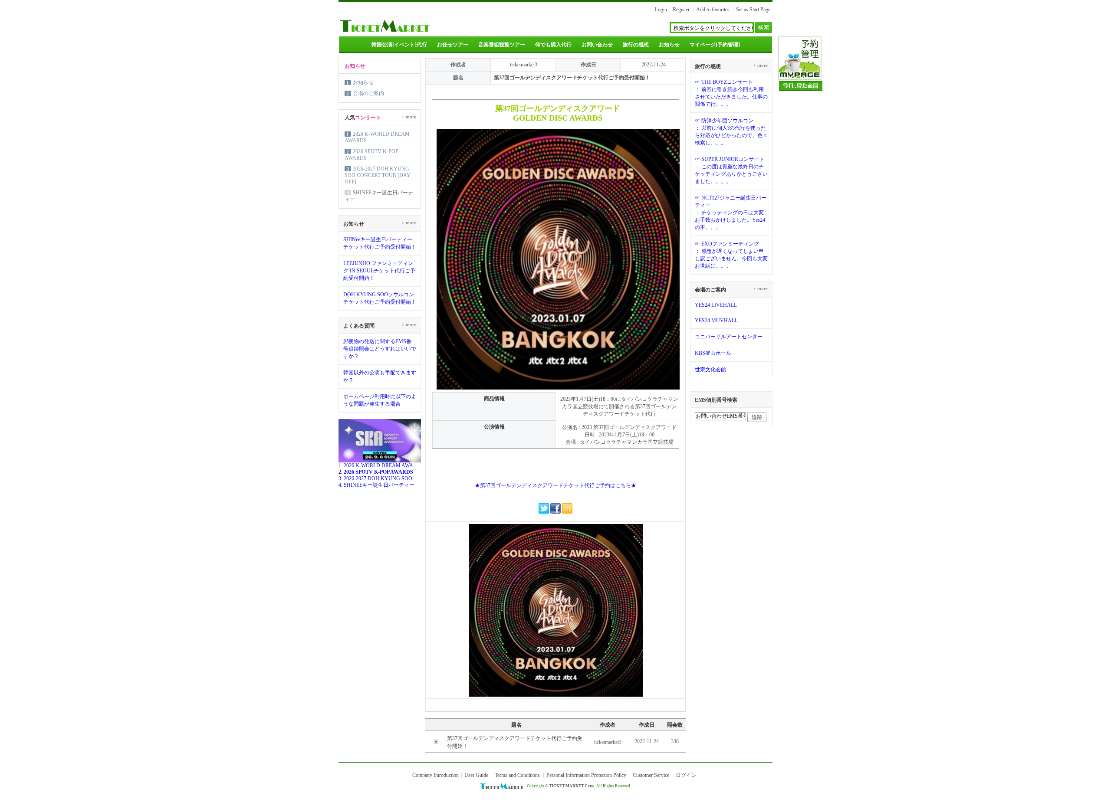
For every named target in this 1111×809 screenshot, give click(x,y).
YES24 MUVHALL (716, 321)
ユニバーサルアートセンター (729, 337)
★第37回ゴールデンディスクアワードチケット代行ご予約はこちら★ (555, 485)
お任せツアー (452, 45)
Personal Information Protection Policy (586, 775)
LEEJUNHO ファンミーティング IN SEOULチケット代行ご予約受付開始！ (379, 270)
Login (661, 10)
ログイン (686, 775)
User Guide (476, 775)
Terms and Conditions (517, 775)
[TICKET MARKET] (384, 34)
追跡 (757, 417)
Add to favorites (713, 10)
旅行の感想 (636, 45)
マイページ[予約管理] (715, 45)
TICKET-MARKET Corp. (572, 786)
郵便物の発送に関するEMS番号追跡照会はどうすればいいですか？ (379, 348)
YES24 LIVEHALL (716, 305)
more (409, 117)
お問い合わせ (597, 45)
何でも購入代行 (553, 45)
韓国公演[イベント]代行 (399, 45)
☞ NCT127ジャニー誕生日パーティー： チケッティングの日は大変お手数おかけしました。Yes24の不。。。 (730, 212)
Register (681, 10)
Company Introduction (435, 775)
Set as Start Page (753, 10)
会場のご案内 (368, 93)
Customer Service (651, 775)
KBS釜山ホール (713, 353)
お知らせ (669, 45)
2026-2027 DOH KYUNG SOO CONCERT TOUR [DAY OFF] (378, 175)
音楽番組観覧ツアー (501, 45)
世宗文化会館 (710, 370)
